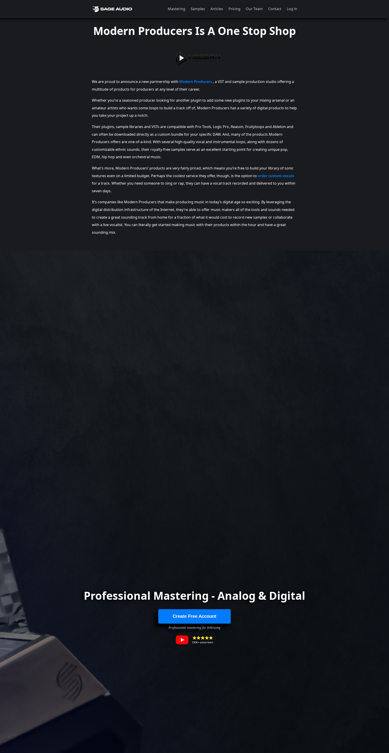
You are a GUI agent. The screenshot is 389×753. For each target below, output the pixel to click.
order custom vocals (276, 175)
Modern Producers (195, 81)
